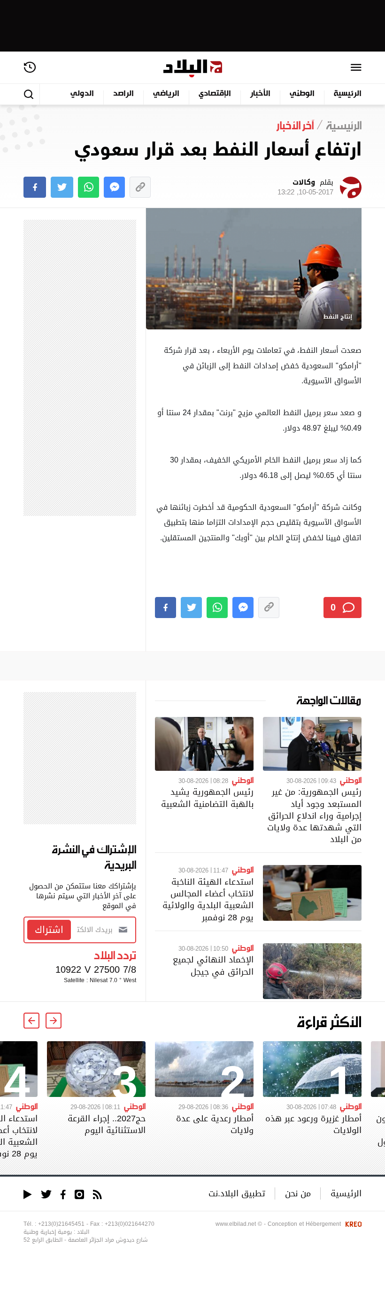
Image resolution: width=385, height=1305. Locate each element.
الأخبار (260, 94)
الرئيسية (348, 94)
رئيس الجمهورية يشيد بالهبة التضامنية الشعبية (207, 797)
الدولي (82, 94)
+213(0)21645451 (61, 1224)
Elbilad (192, 69)
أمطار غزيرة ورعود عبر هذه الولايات (313, 1124)
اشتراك (49, 929)
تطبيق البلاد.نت (236, 1193)
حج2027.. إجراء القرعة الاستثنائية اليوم (107, 1124)
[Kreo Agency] (352, 1224)
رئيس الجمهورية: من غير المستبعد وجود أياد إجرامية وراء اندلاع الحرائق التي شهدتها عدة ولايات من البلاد (314, 815)
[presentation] (54, 1021)
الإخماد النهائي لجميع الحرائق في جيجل (213, 965)
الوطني (302, 94)
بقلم (305, 187)
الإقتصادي (215, 94)
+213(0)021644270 (129, 1224)
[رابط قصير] (140, 187)
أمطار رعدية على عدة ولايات (215, 1124)
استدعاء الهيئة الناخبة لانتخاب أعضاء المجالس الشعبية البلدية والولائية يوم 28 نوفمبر (208, 899)
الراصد (123, 94)
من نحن (298, 1193)
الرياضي (166, 94)
